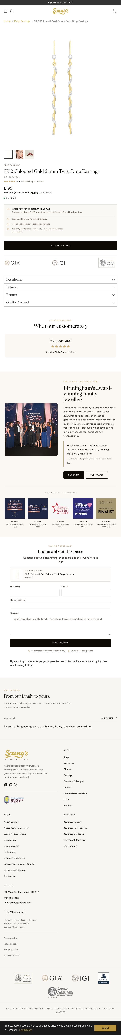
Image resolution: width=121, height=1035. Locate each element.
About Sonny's (11, 821)
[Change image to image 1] (8, 154)
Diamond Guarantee (14, 858)
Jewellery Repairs (73, 821)
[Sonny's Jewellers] (60, 11)
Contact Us (9, 876)
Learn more (45, 192)
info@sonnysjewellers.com (17, 902)
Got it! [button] (105, 1028)
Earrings (68, 775)
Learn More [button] (25, 1030)
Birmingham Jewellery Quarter (19, 864)
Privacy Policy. (54, 726)
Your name (15, 587)
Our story (74, 475)
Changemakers (11, 845)
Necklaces (69, 763)
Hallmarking (10, 851)
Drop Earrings (22, 21)
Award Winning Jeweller (16, 827)
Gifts (66, 799)
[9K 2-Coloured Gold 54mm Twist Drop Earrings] (60, 86)
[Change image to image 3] (29, 154)
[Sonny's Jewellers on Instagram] (16, 785)
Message (14, 613)
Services (68, 805)
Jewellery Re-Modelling (76, 827)
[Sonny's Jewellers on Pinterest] (11, 785)
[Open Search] (12, 11)
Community (10, 839)
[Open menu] (5, 11)
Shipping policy (11, 949)
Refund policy (10, 944)
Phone (18, 600)
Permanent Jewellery (74, 839)
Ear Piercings (70, 845)
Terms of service (12, 955)
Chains (67, 769)
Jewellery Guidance (74, 833)
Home (7, 21)
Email (64, 587)
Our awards (97, 475)
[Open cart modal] (114, 11)
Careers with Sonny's (14, 870)
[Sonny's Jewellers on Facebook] (6, 785)
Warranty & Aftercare (15, 833)
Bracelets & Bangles (74, 781)
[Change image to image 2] (18, 154)
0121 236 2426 (11, 898)
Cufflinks (68, 787)
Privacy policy (10, 938)
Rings (66, 757)
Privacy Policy (23, 665)
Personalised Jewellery (75, 793)
